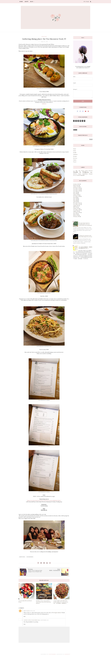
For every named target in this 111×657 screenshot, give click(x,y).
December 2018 (76, 196)
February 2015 (76, 216)
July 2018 (75, 197)
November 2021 (76, 189)
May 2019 (75, 193)
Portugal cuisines (57, 612)
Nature (74, 160)
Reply (24, 616)
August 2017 (75, 205)
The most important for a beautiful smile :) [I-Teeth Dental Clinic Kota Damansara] (85, 224)
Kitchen (75, 174)
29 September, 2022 (44, 620)
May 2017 (75, 207)
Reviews (75, 158)
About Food (44, 36)
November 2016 (76, 209)
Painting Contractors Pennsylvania (32, 620)
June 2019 (75, 192)
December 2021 (76, 188)
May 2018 (75, 200)
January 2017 (76, 208)
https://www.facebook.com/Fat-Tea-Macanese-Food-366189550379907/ (44, 500)
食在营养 (82, 175)
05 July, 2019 (32, 610)
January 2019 (76, 195)
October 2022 (76, 184)
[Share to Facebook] (38, 563)
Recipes (75, 156)
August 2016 (75, 211)
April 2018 (75, 201)
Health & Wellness (81, 172)
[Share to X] (41, 563)
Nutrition (75, 154)
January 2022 (76, 186)
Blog (31, 1)
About (26, 1)
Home (21, 1)
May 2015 (75, 213)
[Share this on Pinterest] (44, 563)
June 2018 (75, 199)
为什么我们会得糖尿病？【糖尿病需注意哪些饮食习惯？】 (85, 247)
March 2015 (75, 215)
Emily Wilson (26, 610)
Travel (74, 161)
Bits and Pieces (80, 170)
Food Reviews (30, 556)
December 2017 (76, 203)
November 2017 (76, 204)
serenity (67, 654)
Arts (74, 170)
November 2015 (76, 212)
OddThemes (52, 654)
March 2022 (76, 185)
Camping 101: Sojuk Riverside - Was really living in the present (85, 236)
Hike (91, 172)
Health (74, 152)
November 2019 (76, 190)
